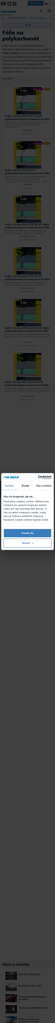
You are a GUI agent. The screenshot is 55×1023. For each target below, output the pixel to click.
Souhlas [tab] (9, 485)
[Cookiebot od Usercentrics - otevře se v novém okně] (38, 477)
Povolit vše (27, 533)
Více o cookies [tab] (43, 485)
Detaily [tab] (25, 485)
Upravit (26, 543)
